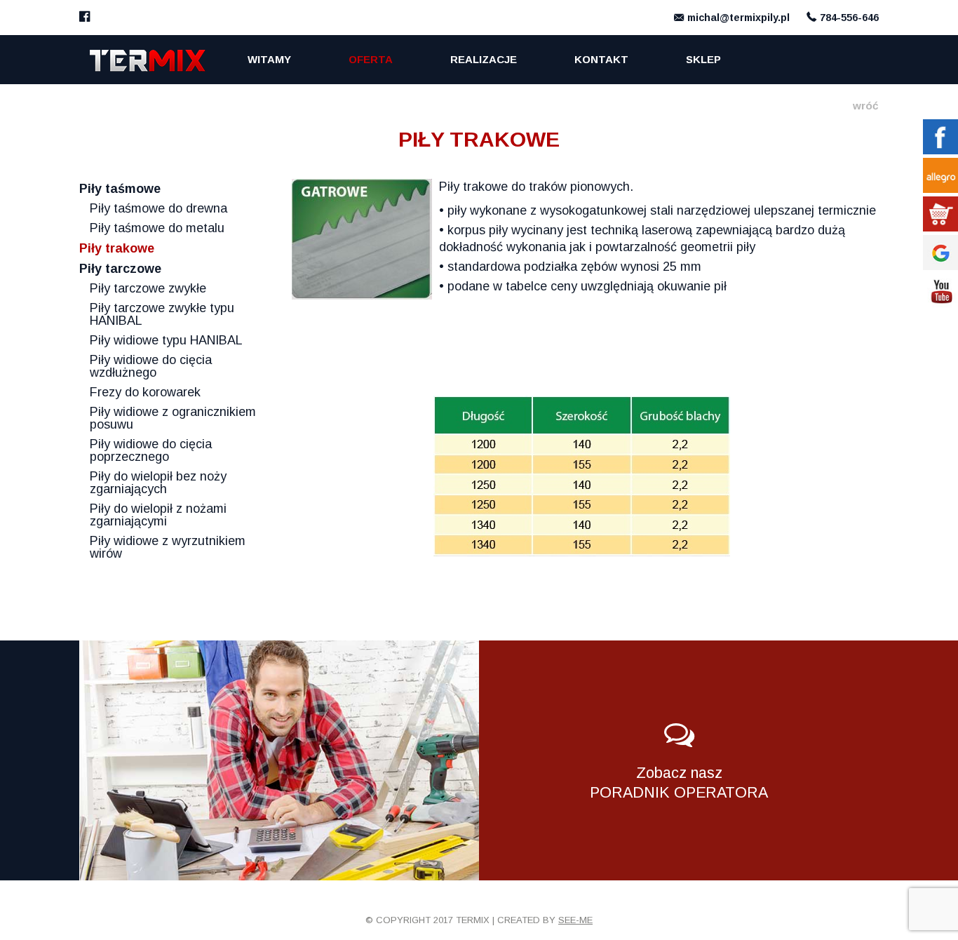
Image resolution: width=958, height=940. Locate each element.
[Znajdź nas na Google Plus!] (940, 252)
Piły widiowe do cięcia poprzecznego (151, 450)
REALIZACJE (483, 59)
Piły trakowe (116, 248)
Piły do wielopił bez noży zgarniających (158, 482)
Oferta (371, 59)
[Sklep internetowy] (940, 213)
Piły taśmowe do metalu (157, 228)
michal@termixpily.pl (738, 17)
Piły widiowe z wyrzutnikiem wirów (167, 547)
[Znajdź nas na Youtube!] (940, 291)
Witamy (269, 59)
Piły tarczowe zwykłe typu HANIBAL (162, 314)
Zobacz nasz (679, 782)
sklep (703, 59)
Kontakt (601, 59)
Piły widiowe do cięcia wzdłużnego (151, 366)
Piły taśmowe (120, 189)
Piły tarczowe (120, 269)
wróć (866, 106)
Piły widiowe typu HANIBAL (166, 340)
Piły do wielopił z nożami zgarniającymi (158, 515)
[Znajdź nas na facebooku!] (84, 18)
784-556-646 (849, 17)
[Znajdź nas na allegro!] (940, 175)
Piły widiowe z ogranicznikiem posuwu (173, 418)
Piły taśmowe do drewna (158, 208)
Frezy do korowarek (145, 392)
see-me (575, 920)
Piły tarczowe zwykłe (148, 288)
